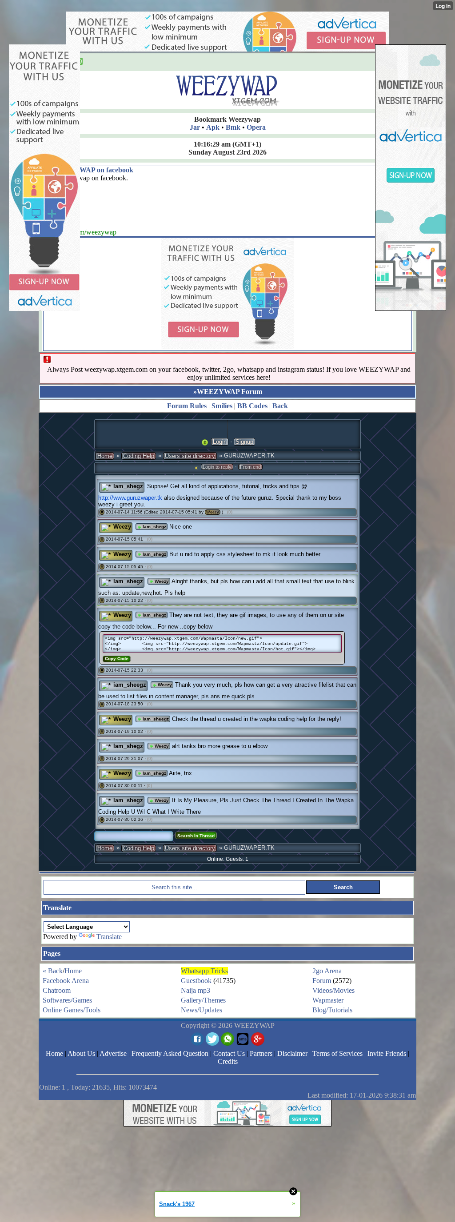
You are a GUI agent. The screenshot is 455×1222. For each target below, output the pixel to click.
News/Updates (201, 1010)
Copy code (116, 658)
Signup (244, 441)
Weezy (212, 512)
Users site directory (190, 456)
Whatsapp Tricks (204, 971)
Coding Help (138, 456)
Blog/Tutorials (332, 1010)
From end (250, 467)
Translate (109, 936)
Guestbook (196, 980)
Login (220, 441)
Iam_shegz (128, 486)
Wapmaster (327, 1000)
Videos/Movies (333, 990)
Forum (321, 980)
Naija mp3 (195, 990)
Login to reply (217, 467)
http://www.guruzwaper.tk (130, 497)
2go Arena (327, 971)
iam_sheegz (129, 684)
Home (104, 456)
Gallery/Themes (203, 1000)
